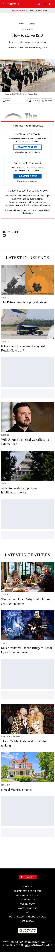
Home (21, 23)
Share (8, 101)
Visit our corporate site (36, 943)
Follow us (35, 101)
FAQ (27, 912)
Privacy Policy (27, 900)
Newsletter (48, 101)
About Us (27, 887)
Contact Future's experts (27, 891)
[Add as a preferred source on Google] (27, 930)
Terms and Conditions (27, 895)
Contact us (28, 213)
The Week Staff (17, 47)
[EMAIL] (5, 235)
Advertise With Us (27, 908)
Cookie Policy (27, 904)
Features (27, 29)
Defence (31, 23)
